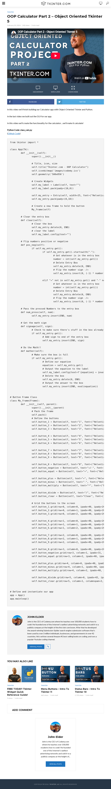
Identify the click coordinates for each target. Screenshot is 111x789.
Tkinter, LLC (54, 784)
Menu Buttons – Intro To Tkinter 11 (55, 690)
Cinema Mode (73, 92)
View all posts (36, 647)
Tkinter (10, 12)
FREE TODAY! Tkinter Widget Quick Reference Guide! (19, 692)
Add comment (38, 92)
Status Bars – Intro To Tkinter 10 (87, 690)
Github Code (14, 133)
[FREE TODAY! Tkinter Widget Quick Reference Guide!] (21, 674)
